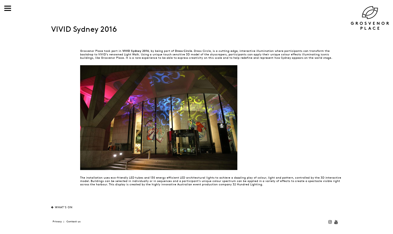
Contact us (73, 221)
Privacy (57, 221)
